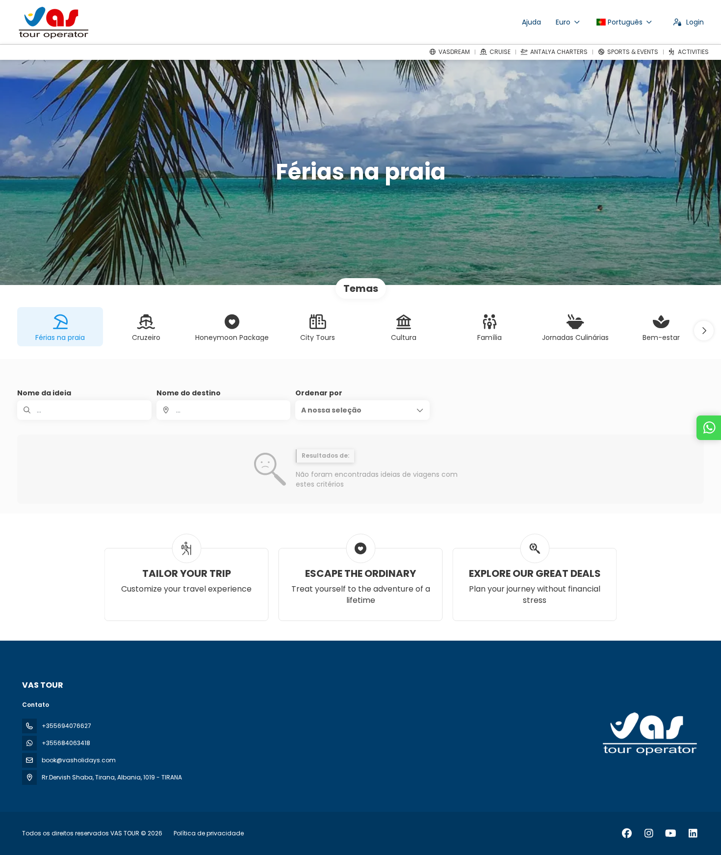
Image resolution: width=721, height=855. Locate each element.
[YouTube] (671, 833)
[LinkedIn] (693, 833)
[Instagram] (649, 833)
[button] (704, 330)
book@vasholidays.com (79, 760)
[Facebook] (626, 833)
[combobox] (223, 410)
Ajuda (531, 22)
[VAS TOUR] (649, 734)
